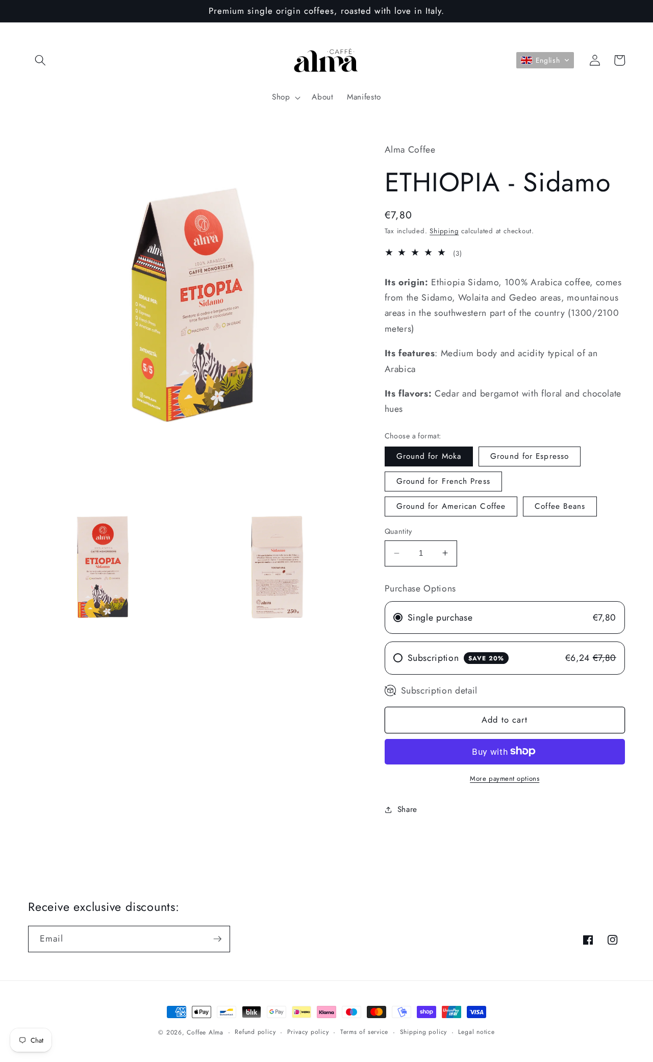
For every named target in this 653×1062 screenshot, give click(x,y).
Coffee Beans (560, 506)
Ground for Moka (429, 455)
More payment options (504, 778)
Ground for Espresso (529, 455)
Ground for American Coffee (451, 506)
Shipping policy (423, 1031)
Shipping (444, 231)
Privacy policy (308, 1031)
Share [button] (407, 809)
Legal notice (476, 1031)
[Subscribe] (217, 939)
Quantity (398, 531)
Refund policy (255, 1031)
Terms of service (364, 1031)
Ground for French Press (443, 480)
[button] (40, 60)
